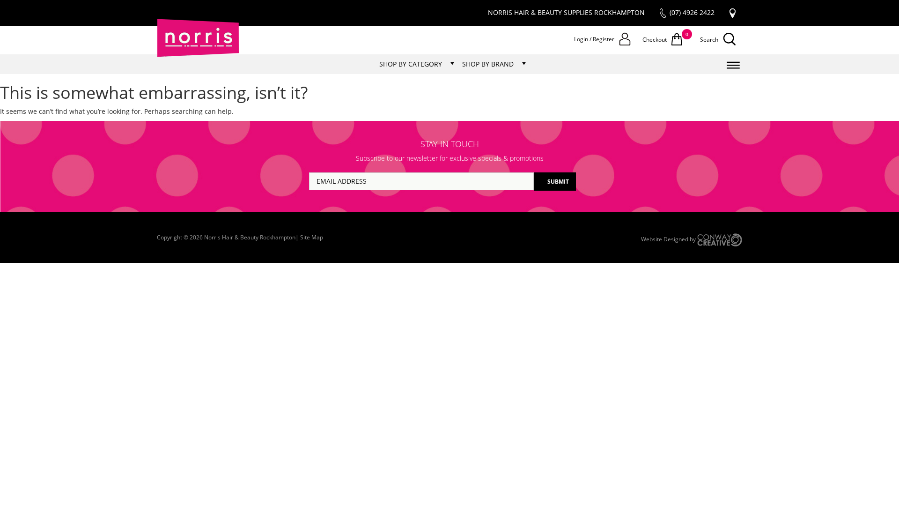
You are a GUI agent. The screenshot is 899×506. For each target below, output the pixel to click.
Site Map (311, 237)
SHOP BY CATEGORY (410, 64)
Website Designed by (669, 239)
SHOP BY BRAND (488, 64)
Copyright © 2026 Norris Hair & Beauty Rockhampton (226, 237)
